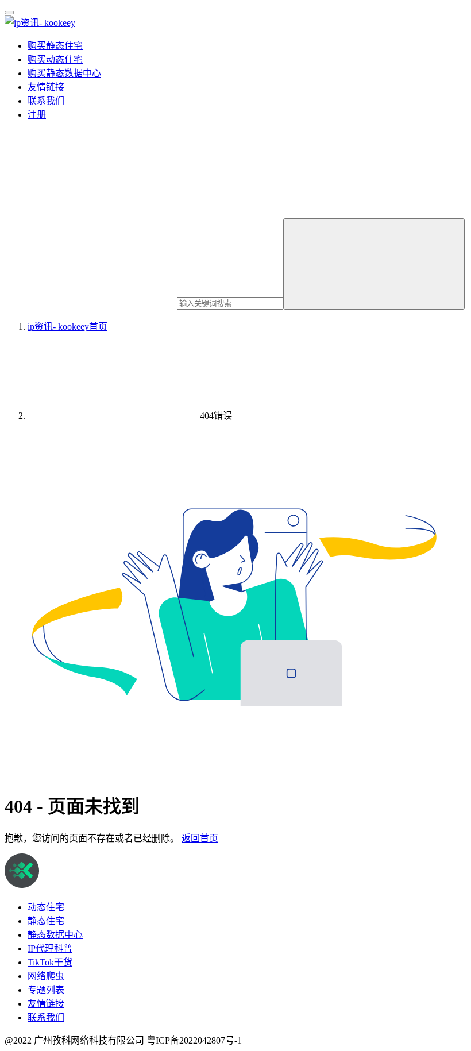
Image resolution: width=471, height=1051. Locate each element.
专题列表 (46, 990)
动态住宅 (46, 907)
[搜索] (374, 264)
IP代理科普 (50, 948)
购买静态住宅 (55, 46)
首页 (67, 326)
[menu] (9, 12)
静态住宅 (46, 921)
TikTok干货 (50, 962)
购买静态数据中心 (64, 73)
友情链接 (46, 87)
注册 (37, 114)
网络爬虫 (46, 976)
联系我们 (46, 101)
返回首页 (200, 838)
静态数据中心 (55, 935)
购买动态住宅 (55, 59)
